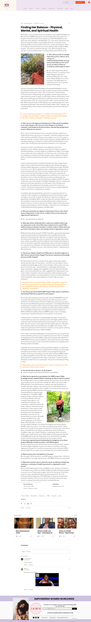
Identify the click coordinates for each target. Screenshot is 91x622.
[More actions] (69, 23)
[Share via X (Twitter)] (24, 503)
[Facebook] (33, 617)
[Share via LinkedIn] (28, 503)
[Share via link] (31, 503)
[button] (89, 2)
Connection (54, 495)
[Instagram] (38, 617)
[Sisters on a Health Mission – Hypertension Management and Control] (67, 523)
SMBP (48, 495)
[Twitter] (36, 617)
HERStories (23, 499)
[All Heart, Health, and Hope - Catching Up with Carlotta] (45, 523)
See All (75, 515)
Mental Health (34, 495)
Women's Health (25, 495)
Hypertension (42, 495)
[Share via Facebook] (21, 503)
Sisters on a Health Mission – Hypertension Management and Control (66, 532)
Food (60, 495)
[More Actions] (69, 559)
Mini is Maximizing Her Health (23, 532)
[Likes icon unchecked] (25, 565)
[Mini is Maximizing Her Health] (24, 523)
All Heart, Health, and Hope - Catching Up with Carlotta (45, 532)
